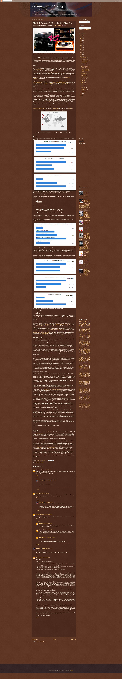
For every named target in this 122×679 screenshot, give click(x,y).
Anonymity (87, 398)
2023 (81, 40)
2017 (81, 50)
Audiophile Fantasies (83, 390)
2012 (81, 95)
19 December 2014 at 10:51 (45, 557)
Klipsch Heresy (45, 333)
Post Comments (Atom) (41, 641)
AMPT (85, 369)
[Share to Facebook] (52, 460)
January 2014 (83, 91)
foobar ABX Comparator (62, 334)
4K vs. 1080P (81, 362)
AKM (83, 398)
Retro (82, 357)
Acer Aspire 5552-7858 (53, 72)
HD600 (57, 329)
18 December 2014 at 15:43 (47, 548)
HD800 (51, 329)
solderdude (38, 469)
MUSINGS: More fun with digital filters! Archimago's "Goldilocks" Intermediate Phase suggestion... (84, 254)
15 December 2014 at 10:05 (46, 469)
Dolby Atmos (39, 447)
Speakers (85, 338)
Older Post (73, 639)
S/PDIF (81, 377)
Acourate (80, 358)
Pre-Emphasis (88, 407)
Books (88, 399)
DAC (84, 323)
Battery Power (86, 381)
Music (84, 405)
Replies (38, 477)
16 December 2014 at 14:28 (47, 523)
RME (80, 360)
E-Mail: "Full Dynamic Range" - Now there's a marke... (85, 70)
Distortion (87, 359)
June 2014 (83, 82)
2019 (81, 47)
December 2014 (84, 57)
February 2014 (84, 89)
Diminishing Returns (86, 364)
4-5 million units (68, 103)
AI (81, 351)
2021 (81, 43)
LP (81, 365)
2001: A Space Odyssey (38, 433)
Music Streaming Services (85, 350)
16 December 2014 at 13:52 (47, 514)
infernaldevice (39, 514)
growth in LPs (47, 101)
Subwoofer (87, 377)
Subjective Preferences (83, 368)
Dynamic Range (87, 356)
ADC (84, 353)
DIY (87, 346)
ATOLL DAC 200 (66, 324)
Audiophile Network (86, 349)
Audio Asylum (55, 108)
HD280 (61, 329)
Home (54, 639)
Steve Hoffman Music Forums (63, 106)
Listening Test (38, 462)
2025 (81, 36)
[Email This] (48, 460)
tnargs (37, 493)
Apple (80, 349)
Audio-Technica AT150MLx (49, 353)
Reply (37, 475)
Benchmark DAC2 (50, 325)
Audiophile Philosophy (85, 329)
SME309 (66, 81)
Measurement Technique (83, 341)
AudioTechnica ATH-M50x (38, 332)
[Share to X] (51, 460)
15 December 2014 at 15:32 (44, 493)
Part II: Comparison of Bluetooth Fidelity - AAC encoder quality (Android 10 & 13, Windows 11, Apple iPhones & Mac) (84, 215)
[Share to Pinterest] (53, 460)
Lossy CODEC (87, 343)
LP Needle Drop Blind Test (60, 25)
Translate (87, 29)
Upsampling (86, 348)
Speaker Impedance (83, 389)
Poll (85, 365)
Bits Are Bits (81, 382)
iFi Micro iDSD (40, 325)
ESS (81, 392)
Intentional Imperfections (82, 404)
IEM (89, 374)
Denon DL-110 (65, 83)
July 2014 (83, 80)
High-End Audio (86, 340)
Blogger (71, 670)
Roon (80, 353)
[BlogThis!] (49, 460)
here (45, 440)
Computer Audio (82, 324)
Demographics (85, 400)
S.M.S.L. (88, 345)
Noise (84, 354)
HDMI (80, 348)
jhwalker (40, 529)
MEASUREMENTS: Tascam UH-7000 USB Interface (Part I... (85, 60)
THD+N (87, 357)
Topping (82, 346)
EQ (84, 374)
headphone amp (86, 361)
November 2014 (84, 73)
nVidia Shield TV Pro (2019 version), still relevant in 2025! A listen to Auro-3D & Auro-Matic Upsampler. (84, 236)
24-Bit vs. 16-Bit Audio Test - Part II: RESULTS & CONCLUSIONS (87, 228)
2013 (81, 93)
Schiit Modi (47, 324)
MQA (83, 325)
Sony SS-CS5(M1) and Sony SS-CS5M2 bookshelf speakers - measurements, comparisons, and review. (84, 272)
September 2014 (84, 77)
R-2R (85, 396)
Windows (80, 369)
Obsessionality (87, 406)
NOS (85, 384)
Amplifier (88, 334)
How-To (80, 343)
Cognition (80, 400)
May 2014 (83, 84)
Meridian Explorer (59, 324)
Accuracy (80, 367)
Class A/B (88, 391)
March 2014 (83, 87)
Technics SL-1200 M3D (48, 83)
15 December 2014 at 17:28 (50, 480)
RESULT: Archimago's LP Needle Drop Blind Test (85, 67)
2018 (81, 49)
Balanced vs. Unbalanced (84, 372)
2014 (81, 56)
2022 (81, 42)
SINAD (84, 388)
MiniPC (87, 352)
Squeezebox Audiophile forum (39, 108)
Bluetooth (80, 373)
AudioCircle (70, 108)
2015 (81, 54)
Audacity (62, 72)
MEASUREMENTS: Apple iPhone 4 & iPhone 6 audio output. (87, 222)
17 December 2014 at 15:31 (48, 529)
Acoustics (80, 356)
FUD (87, 374)
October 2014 (83, 75)
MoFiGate (80, 384)
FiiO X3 (45, 325)
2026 (81, 35)
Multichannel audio (86, 326)
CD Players (86, 373)
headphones (83, 344)
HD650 (54, 329)
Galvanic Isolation (86, 383)
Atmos (85, 380)
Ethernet (82, 345)
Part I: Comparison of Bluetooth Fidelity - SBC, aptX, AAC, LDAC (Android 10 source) (84, 194)
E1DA (80, 354)
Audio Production (82, 399)
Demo (88, 353)
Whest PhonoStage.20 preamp (59, 82)
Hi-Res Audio (84, 330)
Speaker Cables (86, 367)
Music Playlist (81, 376)
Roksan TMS (61, 81)
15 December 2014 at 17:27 (50, 502)
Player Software (87, 376)
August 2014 (83, 78)
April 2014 (83, 85)
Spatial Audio (84, 360)
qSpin (88, 354)
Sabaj (88, 388)
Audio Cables (82, 331)
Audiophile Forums (82, 391)
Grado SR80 (46, 332)
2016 (81, 52)
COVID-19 (80, 374)
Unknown (38, 557)
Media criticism (84, 321)
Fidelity (85, 392)
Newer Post (35, 639)
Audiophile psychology (85, 328)
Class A (80, 383)
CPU (85, 358)
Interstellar (50, 431)
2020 (81, 45)
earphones (81, 380)
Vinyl (42, 462)
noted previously (51, 447)
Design (89, 400)
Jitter (80, 342)
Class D (88, 344)
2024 (81, 38)
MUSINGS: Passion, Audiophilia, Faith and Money (85, 63)
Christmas (87, 382)
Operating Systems (82, 407)
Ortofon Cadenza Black (37, 82)
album (39, 69)
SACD (87, 366)
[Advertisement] (54, 653)
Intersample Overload (85, 375)
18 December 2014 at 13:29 (50, 537)
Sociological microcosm (83, 408)
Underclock (85, 397)
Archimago (41, 480)
